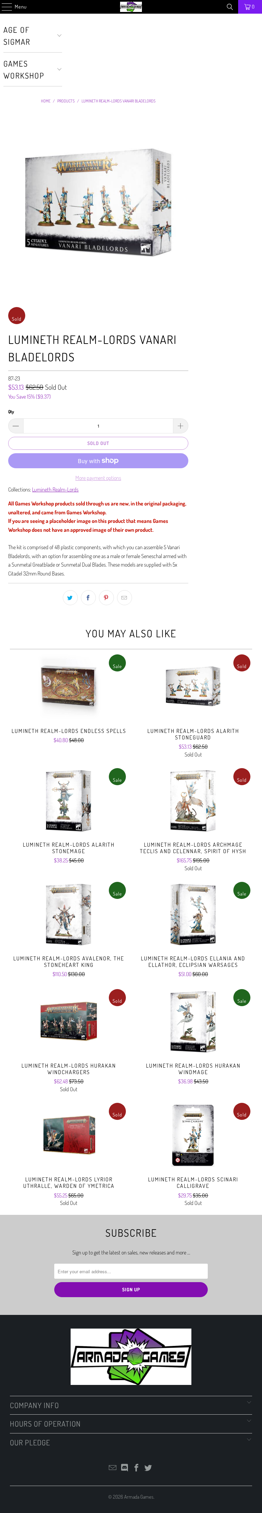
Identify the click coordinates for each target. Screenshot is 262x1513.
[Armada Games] (131, 7)
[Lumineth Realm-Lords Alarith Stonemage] (69, 800)
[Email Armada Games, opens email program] (113, 1468)
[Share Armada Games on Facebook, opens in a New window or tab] (88, 597)
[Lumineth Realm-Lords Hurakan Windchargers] (69, 1021)
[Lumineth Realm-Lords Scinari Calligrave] (193, 1135)
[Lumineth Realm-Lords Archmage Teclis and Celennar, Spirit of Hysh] (193, 800)
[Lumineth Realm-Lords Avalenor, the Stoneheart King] (69, 914)
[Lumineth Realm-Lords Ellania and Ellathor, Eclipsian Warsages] (193, 914)
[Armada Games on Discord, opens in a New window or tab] (125, 1468)
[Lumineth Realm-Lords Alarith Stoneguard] (193, 687)
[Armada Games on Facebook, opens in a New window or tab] (137, 1468)
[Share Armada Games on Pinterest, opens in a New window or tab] (106, 597)
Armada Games (139, 1497)
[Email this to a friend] (124, 597)
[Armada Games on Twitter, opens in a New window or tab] (148, 1468)
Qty (11, 411)
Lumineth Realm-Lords (55, 489)
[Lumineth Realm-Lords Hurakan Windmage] (193, 1021)
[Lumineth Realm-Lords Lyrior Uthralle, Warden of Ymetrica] (69, 1135)
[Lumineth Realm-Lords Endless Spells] (69, 687)
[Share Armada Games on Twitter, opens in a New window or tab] (70, 597)
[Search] (229, 7)
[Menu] (3, 7)
